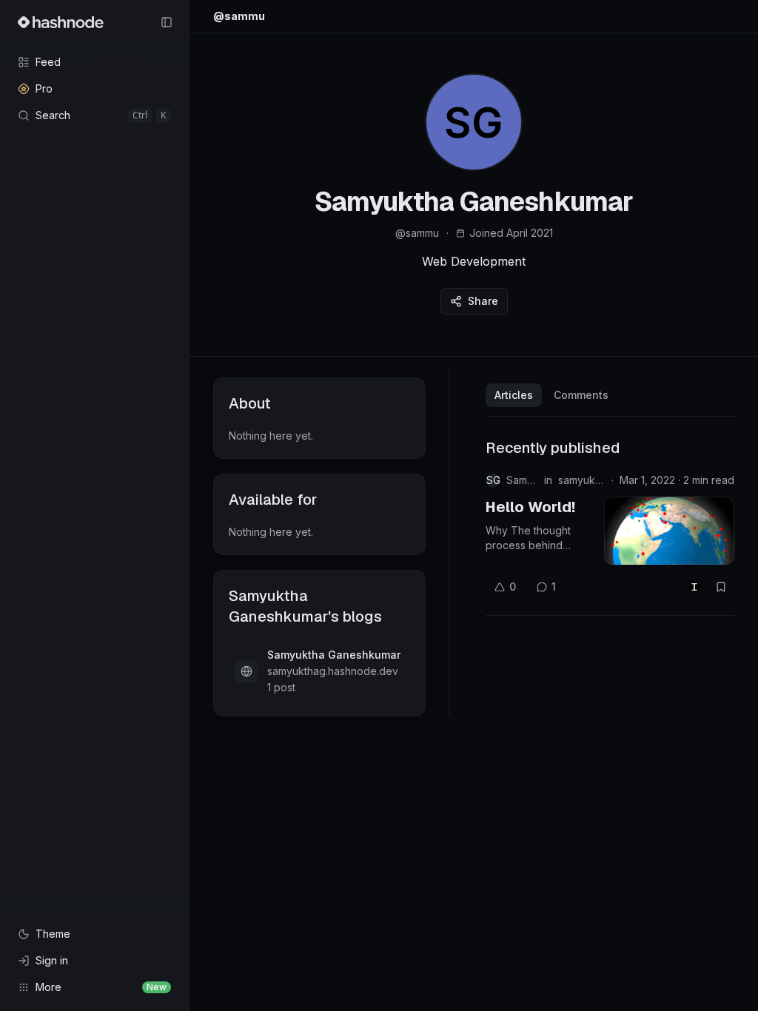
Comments (581, 395)
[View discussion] (694, 587)
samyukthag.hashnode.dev (582, 480)
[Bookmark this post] (721, 587)
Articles (513, 395)
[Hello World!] (669, 531)
